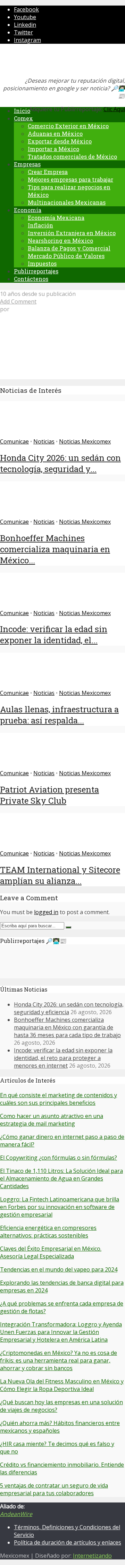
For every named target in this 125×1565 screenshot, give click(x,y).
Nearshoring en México (60, 240)
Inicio (22, 110)
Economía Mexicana (56, 217)
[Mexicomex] (46, 62)
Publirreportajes (36, 271)
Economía (27, 210)
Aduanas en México (55, 133)
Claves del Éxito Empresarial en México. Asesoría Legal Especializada (50, 1252)
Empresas (27, 164)
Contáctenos (31, 278)
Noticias (44, 441)
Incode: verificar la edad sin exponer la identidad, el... (53, 634)
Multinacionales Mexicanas (67, 202)
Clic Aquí (114, 109)
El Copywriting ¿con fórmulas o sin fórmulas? (58, 1157)
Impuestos (42, 263)
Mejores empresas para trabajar (70, 179)
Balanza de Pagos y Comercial (69, 248)
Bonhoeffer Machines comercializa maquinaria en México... (55, 549)
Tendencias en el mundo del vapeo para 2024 (58, 1269)
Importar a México (53, 148)
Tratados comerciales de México (72, 156)
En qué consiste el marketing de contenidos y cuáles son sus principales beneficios (58, 1099)
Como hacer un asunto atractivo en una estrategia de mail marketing (51, 1119)
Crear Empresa (48, 171)
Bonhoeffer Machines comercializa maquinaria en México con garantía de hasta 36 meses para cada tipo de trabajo (67, 1027)
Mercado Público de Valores (66, 255)
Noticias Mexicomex (85, 441)
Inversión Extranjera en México (72, 233)
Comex (23, 118)
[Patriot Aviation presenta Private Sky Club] (25, 765)
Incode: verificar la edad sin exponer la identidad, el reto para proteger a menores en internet (63, 1057)
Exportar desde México (60, 141)
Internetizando (92, 1555)
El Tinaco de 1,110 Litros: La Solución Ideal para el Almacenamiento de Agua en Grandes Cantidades (61, 1178)
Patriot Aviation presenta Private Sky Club (49, 795)
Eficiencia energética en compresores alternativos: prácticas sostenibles (48, 1231)
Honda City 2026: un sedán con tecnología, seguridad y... (60, 463)
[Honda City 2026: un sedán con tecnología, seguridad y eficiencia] (25, 434)
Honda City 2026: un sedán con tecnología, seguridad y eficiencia (69, 1008)
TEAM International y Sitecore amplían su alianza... (60, 875)
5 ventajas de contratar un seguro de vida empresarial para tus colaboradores (54, 1489)
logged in (46, 912)
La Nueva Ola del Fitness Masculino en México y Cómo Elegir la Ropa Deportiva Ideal (62, 1385)
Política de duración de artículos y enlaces (67, 1542)
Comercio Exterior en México (68, 126)
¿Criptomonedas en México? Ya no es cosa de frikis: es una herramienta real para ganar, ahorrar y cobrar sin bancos (58, 1360)
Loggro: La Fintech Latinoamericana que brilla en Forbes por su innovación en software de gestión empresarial (59, 1206)
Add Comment (18, 301)
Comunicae (14, 441)
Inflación (40, 225)
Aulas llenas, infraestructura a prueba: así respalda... (59, 715)
